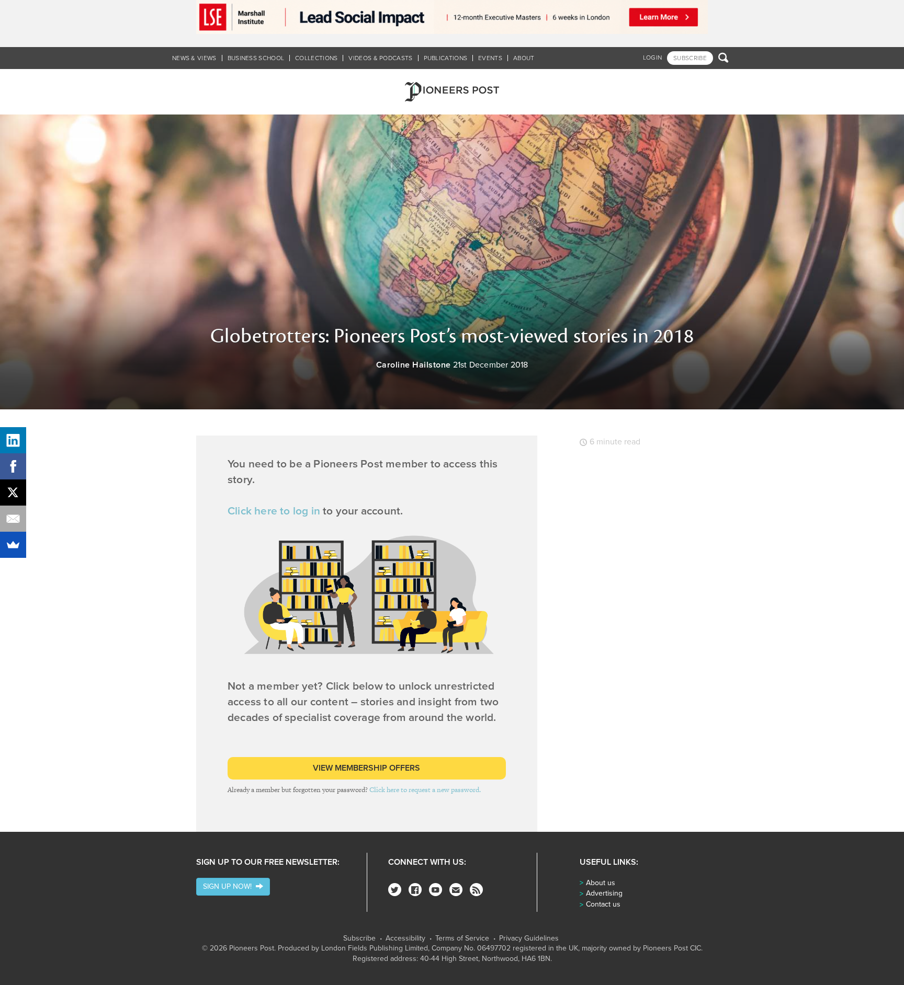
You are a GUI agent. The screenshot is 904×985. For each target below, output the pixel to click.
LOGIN (652, 57)
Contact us (603, 904)
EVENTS (490, 58)
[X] (13, 492)
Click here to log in (274, 511)
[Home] (452, 91)
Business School (256, 58)
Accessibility (405, 938)
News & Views (194, 58)
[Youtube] (435, 889)
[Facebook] (415, 889)
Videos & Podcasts (380, 58)
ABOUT (524, 58)
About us (600, 882)
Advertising (604, 893)
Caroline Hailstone (413, 365)
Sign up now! (229, 886)
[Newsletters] (455, 889)
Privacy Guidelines (529, 938)
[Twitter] (394, 889)
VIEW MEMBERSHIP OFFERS (366, 768)
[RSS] (476, 889)
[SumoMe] (13, 545)
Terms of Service (462, 938)
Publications (446, 58)
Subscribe (359, 938)
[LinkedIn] (13, 440)
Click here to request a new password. (425, 790)
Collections (316, 58)
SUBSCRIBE (690, 58)
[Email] (13, 519)
